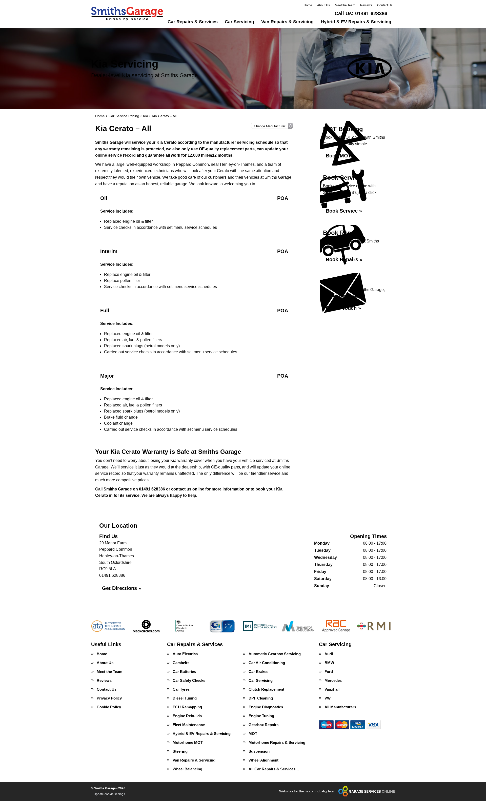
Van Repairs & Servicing (287, 21)
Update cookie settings (109, 794)
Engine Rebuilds (187, 716)
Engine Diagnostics (266, 707)
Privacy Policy (109, 698)
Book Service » (344, 211)
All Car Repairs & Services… (274, 769)
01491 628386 (361, 13)
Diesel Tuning (185, 698)
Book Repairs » (344, 259)
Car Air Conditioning (267, 663)
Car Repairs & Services (193, 21)
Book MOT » (340, 155)
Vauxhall (332, 689)
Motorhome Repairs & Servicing (277, 742)
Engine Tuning (261, 716)
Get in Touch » (343, 308)
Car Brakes (258, 671)
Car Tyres (181, 689)
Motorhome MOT (188, 742)
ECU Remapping (187, 707)
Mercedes (333, 680)
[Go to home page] (127, 14)
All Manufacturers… (342, 707)
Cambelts (181, 663)
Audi (329, 654)
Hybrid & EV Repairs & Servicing (356, 21)
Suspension (259, 751)
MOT (253, 733)
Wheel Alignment (263, 760)
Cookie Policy (109, 707)
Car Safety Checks (189, 680)
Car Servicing (239, 21)
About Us (323, 5)
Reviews (366, 5)
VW (328, 698)
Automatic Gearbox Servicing (275, 654)
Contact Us (384, 5)
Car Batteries (184, 671)
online (198, 489)
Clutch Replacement (266, 689)
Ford (329, 671)
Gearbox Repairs (263, 725)
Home (308, 5)
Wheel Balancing (187, 769)
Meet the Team (345, 5)
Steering (180, 751)
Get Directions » (121, 588)
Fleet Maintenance (189, 725)
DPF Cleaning (261, 698)
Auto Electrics (185, 654)
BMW (329, 663)
